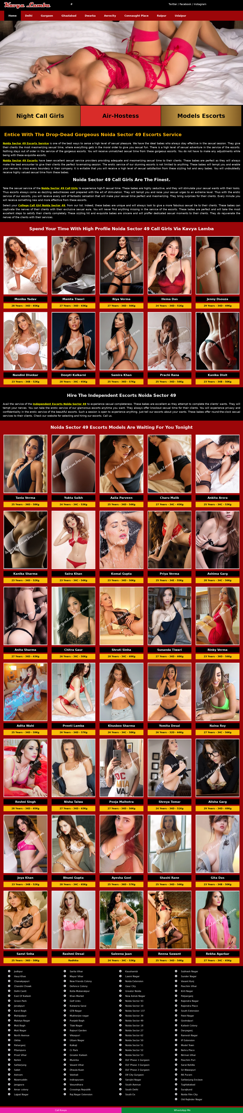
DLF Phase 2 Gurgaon (137, 1070)
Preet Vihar (20, 1055)
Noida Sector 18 (134, 1025)
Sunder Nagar (189, 976)
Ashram (18, 1074)
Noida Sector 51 (134, 1045)
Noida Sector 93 (134, 1001)
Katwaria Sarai (78, 1006)
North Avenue (21, 1035)
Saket (17, 1070)
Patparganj (187, 996)
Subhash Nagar (189, 971)
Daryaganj (187, 1030)
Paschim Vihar (189, 986)
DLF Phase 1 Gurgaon (137, 1060)
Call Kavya (61, 1110)
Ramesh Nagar (189, 1035)
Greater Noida (133, 991)
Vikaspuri (75, 1035)
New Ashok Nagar (135, 996)
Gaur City (130, 986)
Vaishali (74, 1074)
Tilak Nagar (76, 1025)
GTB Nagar (76, 1011)
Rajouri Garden (78, 1030)
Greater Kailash (78, 1055)
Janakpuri (19, 1006)
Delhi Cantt (20, 991)
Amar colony (21, 1089)
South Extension (190, 1011)
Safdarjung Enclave (192, 1079)
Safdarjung (20, 1065)
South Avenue (133, 1084)
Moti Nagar (20, 1030)
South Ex (130, 1094)
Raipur (161, 15)
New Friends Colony (81, 981)
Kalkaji (73, 1045)
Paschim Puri (188, 1060)
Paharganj (19, 1045)
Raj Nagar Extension (81, 1094)
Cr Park (74, 1050)
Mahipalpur (20, 1015)
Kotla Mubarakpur (80, 991)
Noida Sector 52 (134, 1050)
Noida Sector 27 (134, 1030)
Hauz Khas (20, 976)
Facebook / (187, 4)
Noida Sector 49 (134, 1020)
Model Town (187, 1045)
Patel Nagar (187, 1015)
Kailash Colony (189, 1025)
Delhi (28, 15)
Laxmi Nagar (132, 976)
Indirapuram (77, 1079)
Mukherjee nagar (79, 1015)
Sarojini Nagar (133, 1079)
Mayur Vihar (76, 976)
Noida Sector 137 (135, 1011)
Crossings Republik (80, 1089)
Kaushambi (131, 971)
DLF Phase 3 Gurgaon (137, 1065)
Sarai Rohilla (188, 1065)
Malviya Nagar (22, 1020)
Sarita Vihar (76, 971)
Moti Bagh (19, 1025)
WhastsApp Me (182, 1110)
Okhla (17, 1040)
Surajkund (186, 1089)
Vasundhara (76, 1084)
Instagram (200, 4)
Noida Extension (134, 981)
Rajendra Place (189, 1006)
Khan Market (77, 996)
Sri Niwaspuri (188, 1070)
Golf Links (75, 1001)
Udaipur (180, 15)
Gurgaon (47, 15)
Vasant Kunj (187, 981)
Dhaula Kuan (77, 1070)
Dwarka (90, 15)
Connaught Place (136, 15)
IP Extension (188, 1040)
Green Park (20, 1001)
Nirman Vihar (188, 1055)
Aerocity (110, 15)
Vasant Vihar (77, 1065)
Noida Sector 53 (134, 1055)
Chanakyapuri (21, 981)
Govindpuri (187, 1020)
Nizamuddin (20, 1079)
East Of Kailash (22, 996)
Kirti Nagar (187, 991)
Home (12, 15)
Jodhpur (18, 971)
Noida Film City (189, 1094)
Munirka (74, 1060)
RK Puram (186, 1074)
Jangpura (19, 1084)
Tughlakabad (188, 1084)
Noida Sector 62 (134, 1035)
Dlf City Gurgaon (134, 1074)
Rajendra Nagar (190, 1001)
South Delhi (131, 1089)
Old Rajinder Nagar (191, 1099)
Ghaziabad (68, 15)
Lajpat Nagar (21, 1094)
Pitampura (20, 1050)
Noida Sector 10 (134, 1006)
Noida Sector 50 (134, 1040)
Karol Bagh (20, 1011)
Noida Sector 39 (134, 1015)
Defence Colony (78, 986)
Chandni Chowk (22, 986)
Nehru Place (188, 1050)
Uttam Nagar (77, 1040)
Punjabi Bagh (77, 1020)
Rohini (17, 1060)
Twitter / (174, 4)
